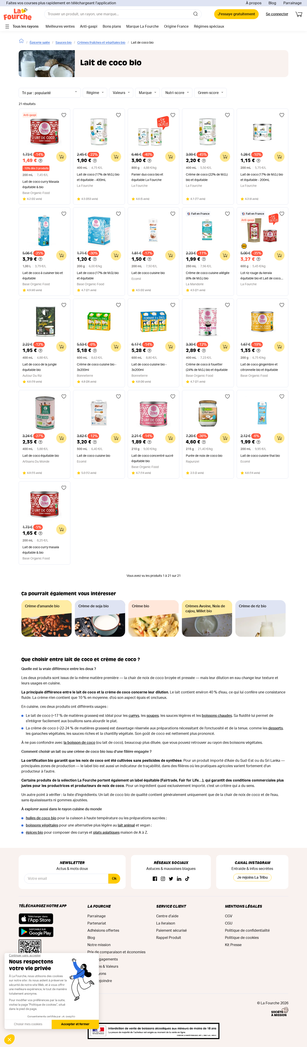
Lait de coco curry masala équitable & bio (40, 550)
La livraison (165, 923)
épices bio (34, 832)
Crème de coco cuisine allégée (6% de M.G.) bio (207, 276)
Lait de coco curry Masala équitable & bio (40, 184)
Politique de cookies (242, 938)
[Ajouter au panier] (61, 157)
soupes (153, 715)
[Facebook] (155, 879)
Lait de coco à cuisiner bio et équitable (42, 276)
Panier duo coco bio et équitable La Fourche (147, 177)
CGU (228, 923)
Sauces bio (64, 42)
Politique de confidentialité (247, 930)
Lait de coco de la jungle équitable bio (39, 367)
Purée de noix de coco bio (204, 455)
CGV (228, 916)
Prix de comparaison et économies (116, 952)
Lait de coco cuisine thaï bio (260, 455)
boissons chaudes (217, 715)
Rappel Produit (168, 938)
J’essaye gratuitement (236, 14)
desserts (275, 728)
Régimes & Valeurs (102, 966)
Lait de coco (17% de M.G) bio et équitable (98, 276)
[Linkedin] (179, 879)
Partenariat (96, 923)
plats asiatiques (106, 832)
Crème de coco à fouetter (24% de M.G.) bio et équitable (207, 367)
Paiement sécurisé (171, 930)
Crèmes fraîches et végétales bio (101, 42)
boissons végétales (42, 825)
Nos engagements (102, 959)
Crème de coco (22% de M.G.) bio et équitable (207, 177)
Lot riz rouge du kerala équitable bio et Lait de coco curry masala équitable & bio (260, 276)
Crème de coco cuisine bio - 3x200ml (96, 367)
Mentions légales (243, 906)
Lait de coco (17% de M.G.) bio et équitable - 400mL (98, 177)
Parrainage (292, 3)
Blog (272, 3)
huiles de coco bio (41, 818)
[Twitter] (171, 879)
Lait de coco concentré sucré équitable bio (152, 458)
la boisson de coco (79, 742)
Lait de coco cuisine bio (148, 273)
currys (134, 715)
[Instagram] (163, 879)
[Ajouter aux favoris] (64, 115)
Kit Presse (233, 945)
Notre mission (99, 945)
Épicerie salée (40, 42)
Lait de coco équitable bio (40, 455)
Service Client (171, 906)
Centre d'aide (167, 916)
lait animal (126, 825)
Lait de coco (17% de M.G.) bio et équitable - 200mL (261, 177)
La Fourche (99, 906)
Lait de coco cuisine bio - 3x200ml (149, 367)
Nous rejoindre (99, 981)
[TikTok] (187, 879)
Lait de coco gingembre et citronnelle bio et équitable (259, 367)
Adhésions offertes (103, 930)
